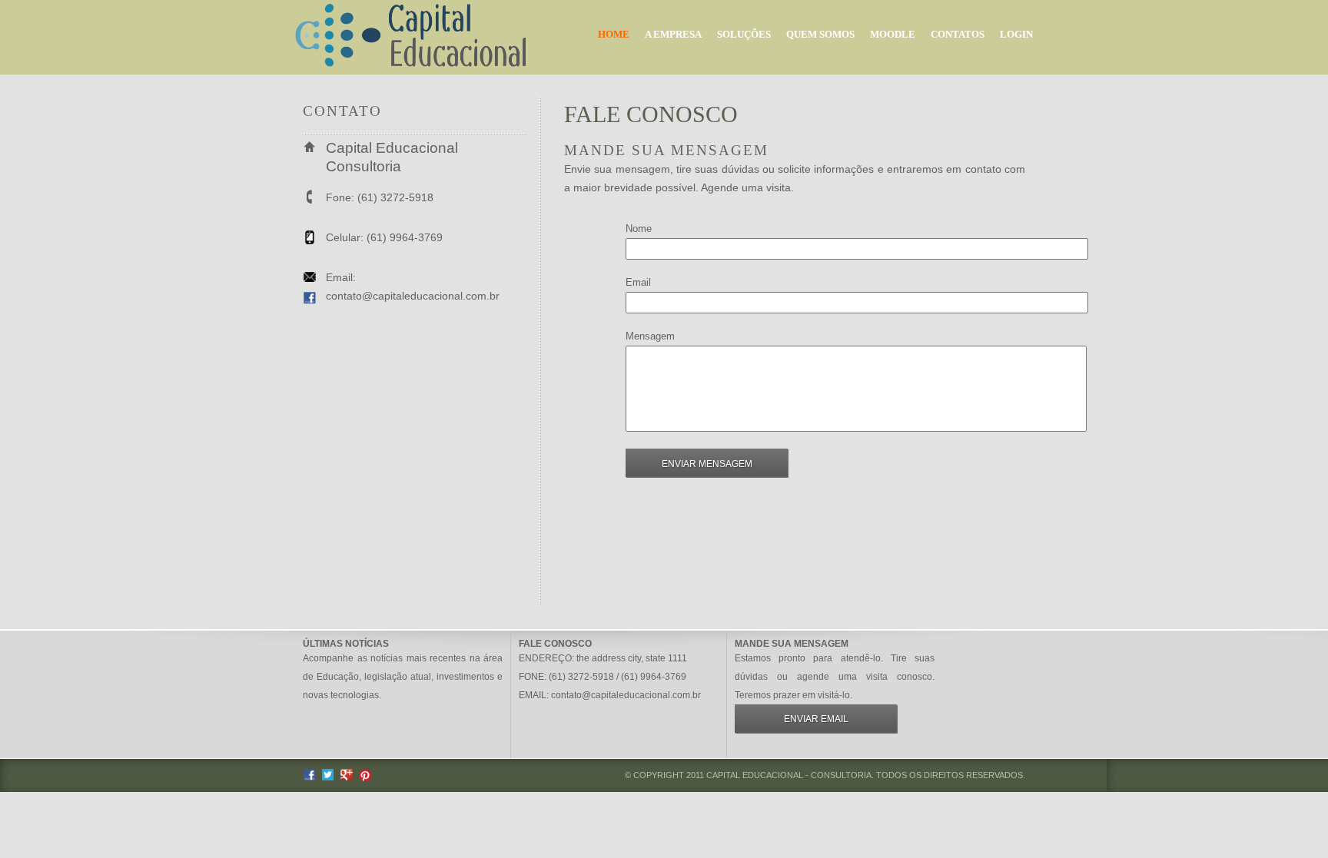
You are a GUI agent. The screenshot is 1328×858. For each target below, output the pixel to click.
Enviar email (816, 719)
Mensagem (650, 336)
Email (638, 282)
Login (1016, 34)
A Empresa (673, 34)
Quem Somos (820, 34)
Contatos (957, 34)
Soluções (744, 34)
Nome (639, 228)
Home (613, 34)
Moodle (892, 34)
